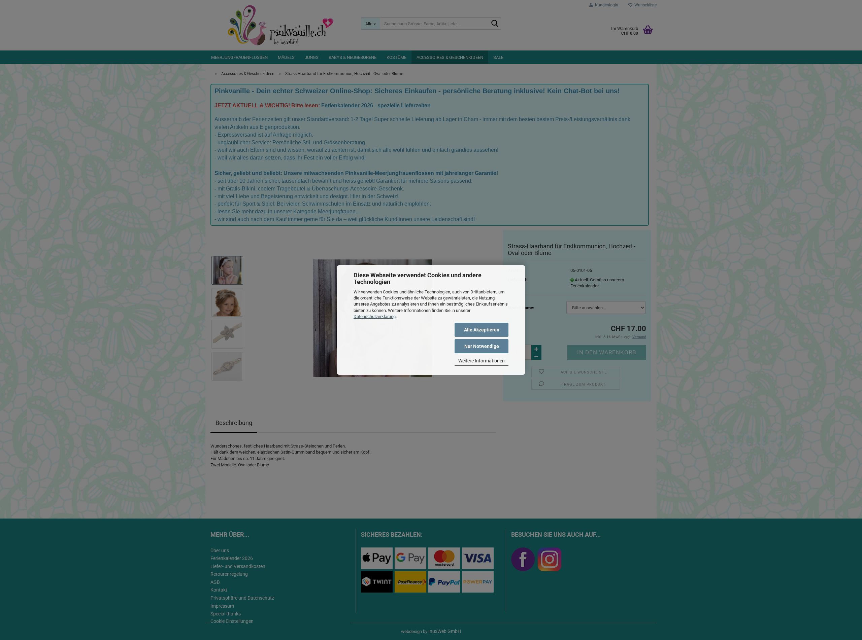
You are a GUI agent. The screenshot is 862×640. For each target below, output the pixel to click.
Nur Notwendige (481, 346)
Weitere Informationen (481, 360)
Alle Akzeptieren (481, 329)
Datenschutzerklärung (375, 316)
